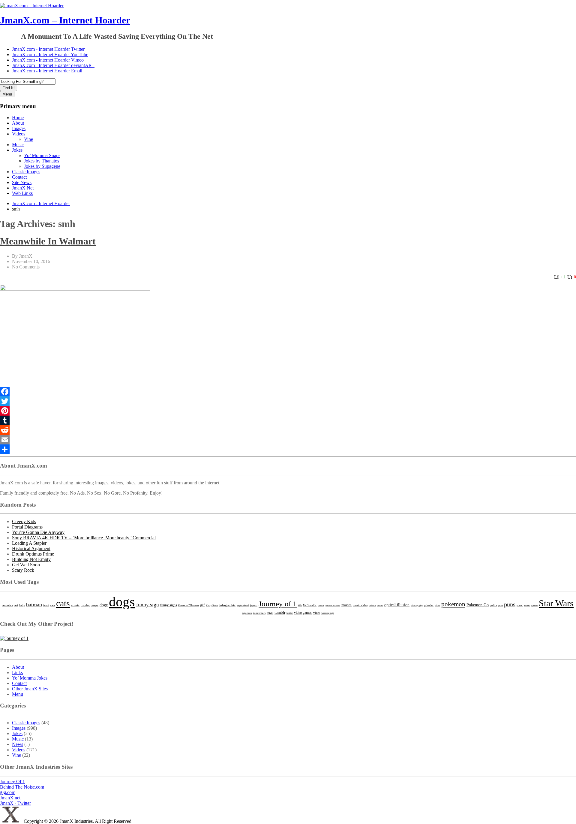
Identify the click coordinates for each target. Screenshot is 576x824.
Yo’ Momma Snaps (42, 155)
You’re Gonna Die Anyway (38, 532)
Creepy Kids (24, 521)
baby (22, 605)
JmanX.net (10, 797)
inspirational (243, 605)
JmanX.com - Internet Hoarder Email (47, 70)
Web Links (22, 193)
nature (372, 605)
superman (247, 612)
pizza (437, 605)
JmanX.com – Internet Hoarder (65, 20)
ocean (380, 605)
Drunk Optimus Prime (33, 553)
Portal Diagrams (27, 526)
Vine (28, 139)
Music (18, 144)
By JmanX (22, 256)
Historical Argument (31, 548)
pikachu (429, 605)
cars (52, 605)
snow (527, 605)
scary (520, 605)
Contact (19, 177)
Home (18, 117)
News (17, 744)
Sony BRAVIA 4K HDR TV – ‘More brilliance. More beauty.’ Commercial (84, 537)
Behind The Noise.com (22, 786)
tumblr (279, 612)
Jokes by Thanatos (41, 160)
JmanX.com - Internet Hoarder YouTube (50, 54)
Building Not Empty (31, 559)
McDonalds (309, 605)
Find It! (8, 88)
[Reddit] (288, 430)
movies (346, 605)
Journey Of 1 (12, 781)
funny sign (147, 604)
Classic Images (26, 171)
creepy (94, 605)
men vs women (333, 605)
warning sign (327, 613)
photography (417, 605)
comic (75, 605)
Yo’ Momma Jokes (29, 677)
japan (253, 605)
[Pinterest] (288, 411)
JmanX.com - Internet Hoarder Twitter (48, 49)
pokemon (453, 604)
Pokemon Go (477, 604)
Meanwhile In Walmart (48, 241)
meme (321, 605)
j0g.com (7, 792)
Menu (7, 94)
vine (316, 612)
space (534, 605)
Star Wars (556, 603)
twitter (289, 613)
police (493, 605)
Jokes (17, 150)
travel (270, 612)
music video (360, 605)
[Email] (288, 439)
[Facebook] (288, 391)
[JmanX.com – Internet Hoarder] (11, 821)
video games (303, 612)
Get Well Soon (26, 564)
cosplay (85, 605)
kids (300, 605)
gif (202, 605)
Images (19, 128)
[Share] (288, 449)
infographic (227, 605)
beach (46, 605)
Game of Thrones (188, 605)
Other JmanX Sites (30, 688)
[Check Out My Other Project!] (14, 638)
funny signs (168, 605)
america (7, 605)
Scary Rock (23, 570)
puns (509, 604)
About (18, 123)
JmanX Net (23, 187)
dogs (122, 601)
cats (63, 603)
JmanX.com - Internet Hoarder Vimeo (48, 59)
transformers (259, 612)
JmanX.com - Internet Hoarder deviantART (53, 65)
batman (34, 604)
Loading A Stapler (29, 543)
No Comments (26, 266)
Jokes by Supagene (42, 166)
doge (104, 605)
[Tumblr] (288, 420)
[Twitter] (288, 401)
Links (17, 672)
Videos (18, 133)
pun (500, 605)
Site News (22, 182)
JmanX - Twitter (15, 803)
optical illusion (397, 604)
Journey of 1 (278, 604)
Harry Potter (212, 605)
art (16, 605)
